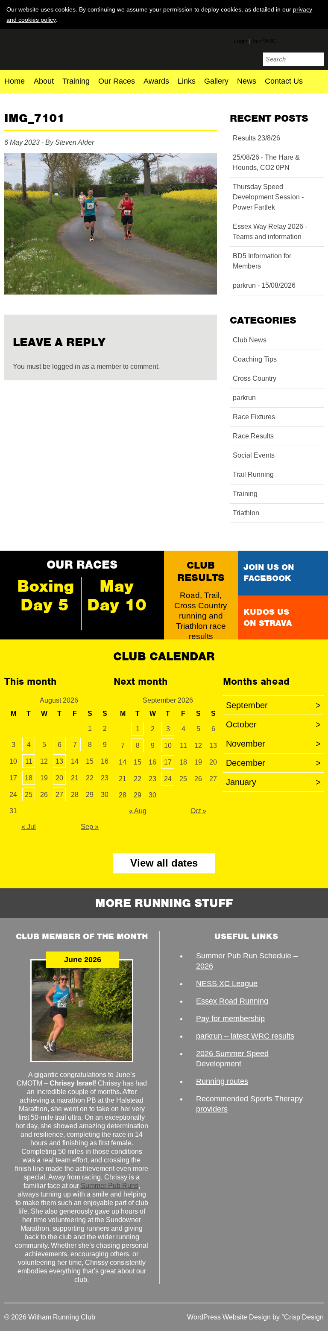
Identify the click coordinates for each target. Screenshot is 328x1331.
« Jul (28, 826)
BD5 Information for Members (262, 261)
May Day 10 (116, 595)
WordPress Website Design (229, 1317)
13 (59, 761)
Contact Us (284, 81)
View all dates (164, 863)
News (246, 81)
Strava (317, 39)
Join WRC (263, 41)
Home (14, 81)
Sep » (90, 826)
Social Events (254, 455)
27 (59, 794)
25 (28, 794)
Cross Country (254, 378)
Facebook (285, 39)
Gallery (216, 81)
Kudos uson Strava (267, 617)
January (273, 782)
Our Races (116, 81)
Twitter (301, 41)
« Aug (137, 810)
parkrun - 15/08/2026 (264, 285)
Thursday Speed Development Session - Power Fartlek (268, 197)
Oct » (198, 810)
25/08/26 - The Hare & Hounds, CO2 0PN (266, 162)
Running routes (222, 1081)
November (273, 743)
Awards (156, 81)
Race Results (253, 436)
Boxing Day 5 (45, 595)
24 (168, 778)
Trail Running (253, 474)
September (273, 705)
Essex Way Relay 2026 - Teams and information (270, 231)
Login (240, 41)
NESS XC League (227, 983)
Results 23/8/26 (256, 138)
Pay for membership (230, 1018)
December (273, 763)
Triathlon (246, 513)
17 (168, 762)
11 (28, 761)
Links (187, 81)
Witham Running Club (54, 48)
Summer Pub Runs (109, 1185)
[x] (317, 19)
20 (59, 778)
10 (168, 745)
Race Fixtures (254, 416)
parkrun (244, 397)
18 (28, 778)
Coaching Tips (255, 359)
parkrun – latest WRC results (245, 1036)
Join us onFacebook (268, 573)
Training (76, 81)
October (273, 724)
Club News (249, 340)
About (44, 81)
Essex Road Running (232, 1001)
